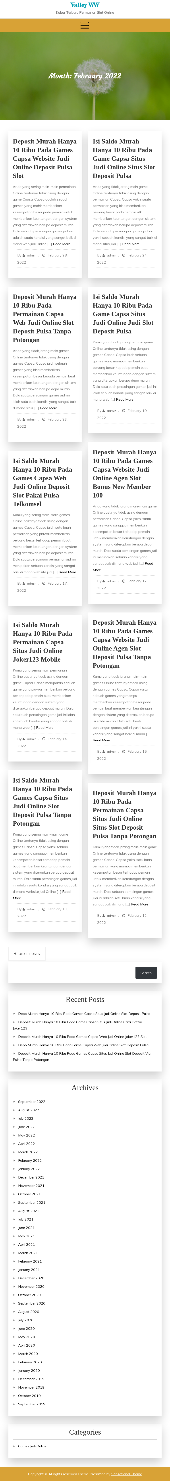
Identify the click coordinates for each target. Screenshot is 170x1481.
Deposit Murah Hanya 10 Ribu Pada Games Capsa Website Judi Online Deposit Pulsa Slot (45, 158)
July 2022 (25, 1118)
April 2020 (26, 1345)
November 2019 (31, 1387)
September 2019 (31, 1404)
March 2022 (28, 1152)
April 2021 (26, 1244)
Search (146, 973)
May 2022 (26, 1135)
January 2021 (29, 1269)
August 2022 (28, 1110)
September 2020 (31, 1303)
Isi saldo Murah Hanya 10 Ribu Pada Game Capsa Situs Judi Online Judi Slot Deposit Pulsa (123, 314)
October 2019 (29, 1395)
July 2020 (25, 1320)
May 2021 (26, 1236)
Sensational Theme (126, 1474)
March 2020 (28, 1353)
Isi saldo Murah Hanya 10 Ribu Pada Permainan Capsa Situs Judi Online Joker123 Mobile (42, 642)
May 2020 (26, 1337)
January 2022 (29, 1169)
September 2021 (31, 1202)
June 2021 (26, 1227)
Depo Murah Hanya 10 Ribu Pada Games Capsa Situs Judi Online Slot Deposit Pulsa (84, 1013)
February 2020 (30, 1362)
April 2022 (26, 1143)
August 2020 (28, 1311)
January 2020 (29, 1370)
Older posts (29, 954)
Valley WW (85, 4)
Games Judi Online (32, 1446)
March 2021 (28, 1253)
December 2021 (31, 1177)
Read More (61, 244)
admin (31, 255)
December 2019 (31, 1379)
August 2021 (28, 1211)
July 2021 (25, 1219)
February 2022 (30, 1160)
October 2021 (29, 1194)
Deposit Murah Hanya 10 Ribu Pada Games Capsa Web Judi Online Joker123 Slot (82, 1036)
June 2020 (26, 1328)
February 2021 (30, 1261)
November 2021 (31, 1185)
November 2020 (31, 1286)
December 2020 (31, 1278)
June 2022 (26, 1127)
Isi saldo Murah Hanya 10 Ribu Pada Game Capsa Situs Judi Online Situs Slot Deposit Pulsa (124, 158)
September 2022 (31, 1101)
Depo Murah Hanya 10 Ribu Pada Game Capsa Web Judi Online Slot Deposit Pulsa (83, 1045)
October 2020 (29, 1295)
